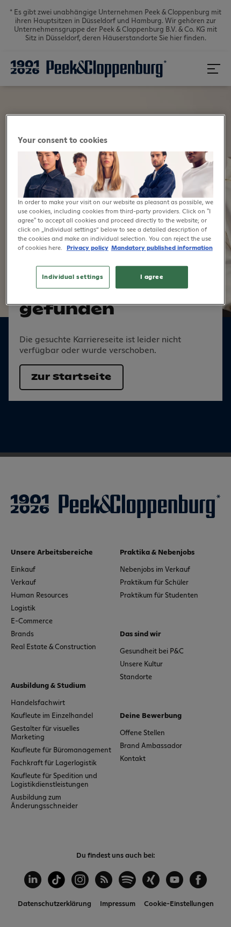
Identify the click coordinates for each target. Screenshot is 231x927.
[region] (116, 209)
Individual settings (73, 277)
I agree (152, 277)
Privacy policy (88, 248)
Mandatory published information (162, 248)
